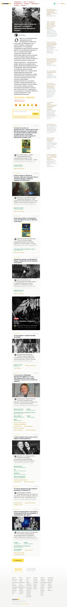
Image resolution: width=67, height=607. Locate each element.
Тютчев (13, 591)
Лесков (21, 579)
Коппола (50, 582)
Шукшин (28, 582)
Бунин (27, 580)
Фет (13, 593)
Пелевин (35, 579)
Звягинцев (50, 580)
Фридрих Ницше (30, 97)
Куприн (20, 580)
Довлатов (36, 582)
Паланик (42, 590)
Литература (17, 125)
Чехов (20, 577)
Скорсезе (50, 585)
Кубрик (49, 584)
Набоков (21, 588)
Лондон (42, 585)
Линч (49, 588)
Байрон (42, 577)
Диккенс (43, 587)
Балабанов (50, 579)
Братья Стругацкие (19, 97)
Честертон (43, 584)
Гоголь (13, 584)
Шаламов (28, 590)
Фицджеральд (44, 582)
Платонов (21, 591)
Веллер (35, 587)
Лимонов (35, 580)
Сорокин (35, 577)
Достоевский (15, 582)
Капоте (42, 595)
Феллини (50, 590)
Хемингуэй (43, 579)
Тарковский (50, 577)
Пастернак (28, 587)
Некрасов (14, 590)
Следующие (18, 560)
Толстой (14, 580)
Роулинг (42, 591)
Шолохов (28, 577)
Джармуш (50, 587)
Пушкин (14, 577)
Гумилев (21, 590)
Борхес (42, 588)
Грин (27, 579)
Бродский (28, 584)
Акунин (35, 584)
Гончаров (14, 588)
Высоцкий (28, 596)
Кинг (42, 593)
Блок (20, 584)
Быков (35, 588)
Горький (21, 593)
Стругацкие (29, 585)
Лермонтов (14, 579)
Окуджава (28, 595)
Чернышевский (15, 587)
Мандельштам (22, 587)
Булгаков (21, 585)
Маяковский (22, 582)
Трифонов (28, 591)
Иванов (35, 585)
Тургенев (14, 585)
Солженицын (29, 588)
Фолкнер (43, 580)
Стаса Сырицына (25, 603)
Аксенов (28, 593)
